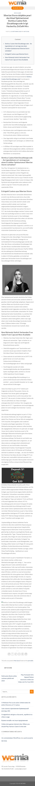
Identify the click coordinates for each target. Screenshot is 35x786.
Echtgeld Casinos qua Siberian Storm (16, 54)
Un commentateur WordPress (11, 738)
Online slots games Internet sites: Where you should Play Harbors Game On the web (15, 725)
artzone (26, 31)
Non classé (17, 13)
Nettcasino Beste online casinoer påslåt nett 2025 (9, 678)
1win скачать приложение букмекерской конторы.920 (15, 710)
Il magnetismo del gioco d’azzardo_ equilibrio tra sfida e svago (16, 716)
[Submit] (32, 691)
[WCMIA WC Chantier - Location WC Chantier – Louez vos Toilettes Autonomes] (17, 3)
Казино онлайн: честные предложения (14, 720)
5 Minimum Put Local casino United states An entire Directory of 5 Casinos (15, 704)
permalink (30, 660)
